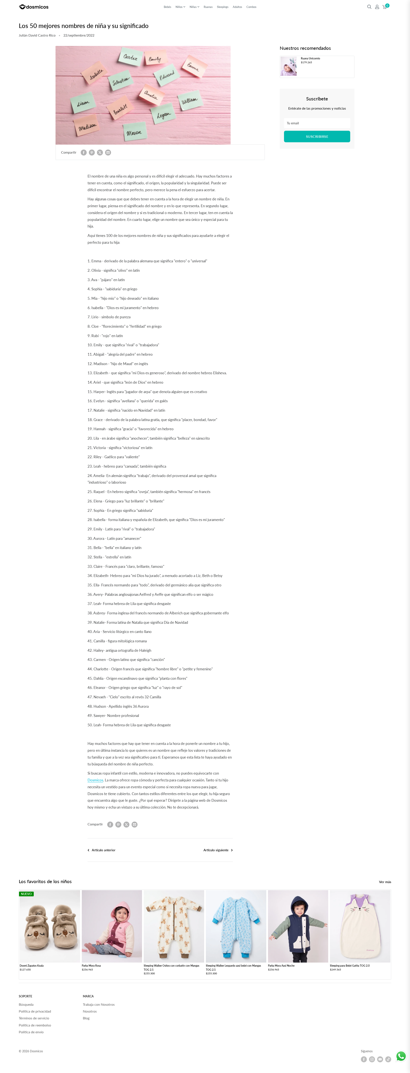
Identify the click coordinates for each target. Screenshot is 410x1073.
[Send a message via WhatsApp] (401, 1056)
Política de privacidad (35, 1011)
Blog (86, 1018)
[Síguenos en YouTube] (380, 1059)
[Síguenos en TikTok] (388, 1059)
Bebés (167, 7)
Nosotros (90, 1011)
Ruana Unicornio (310, 58)
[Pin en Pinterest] (92, 152)
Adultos (237, 7)
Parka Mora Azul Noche (281, 965)
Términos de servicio (34, 1018)
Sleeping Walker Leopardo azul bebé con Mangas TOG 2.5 (233, 967)
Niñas (193, 7)
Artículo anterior (104, 850)
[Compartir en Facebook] (84, 152)
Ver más (385, 882)
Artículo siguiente (216, 850)
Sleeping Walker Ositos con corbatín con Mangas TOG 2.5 (171, 967)
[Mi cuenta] (377, 7)
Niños (179, 7)
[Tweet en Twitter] (100, 152)
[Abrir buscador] (369, 7)
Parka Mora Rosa (91, 965)
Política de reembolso (35, 1025)
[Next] (391, 934)
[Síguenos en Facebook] (364, 1059)
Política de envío (31, 1032)
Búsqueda (26, 1004)
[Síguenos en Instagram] (372, 1059)
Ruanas (208, 7)
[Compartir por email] (108, 152)
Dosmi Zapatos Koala (32, 965)
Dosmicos (95, 780)
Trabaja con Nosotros (99, 1004)
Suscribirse (317, 136)
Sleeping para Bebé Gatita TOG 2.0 (350, 965)
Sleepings (222, 7)
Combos (251, 7)
